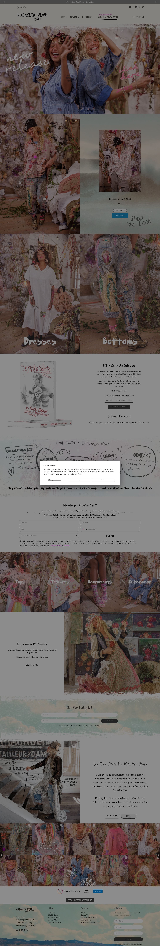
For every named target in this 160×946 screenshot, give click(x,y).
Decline (103, 480)
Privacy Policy (77, 474)
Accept (79, 480)
